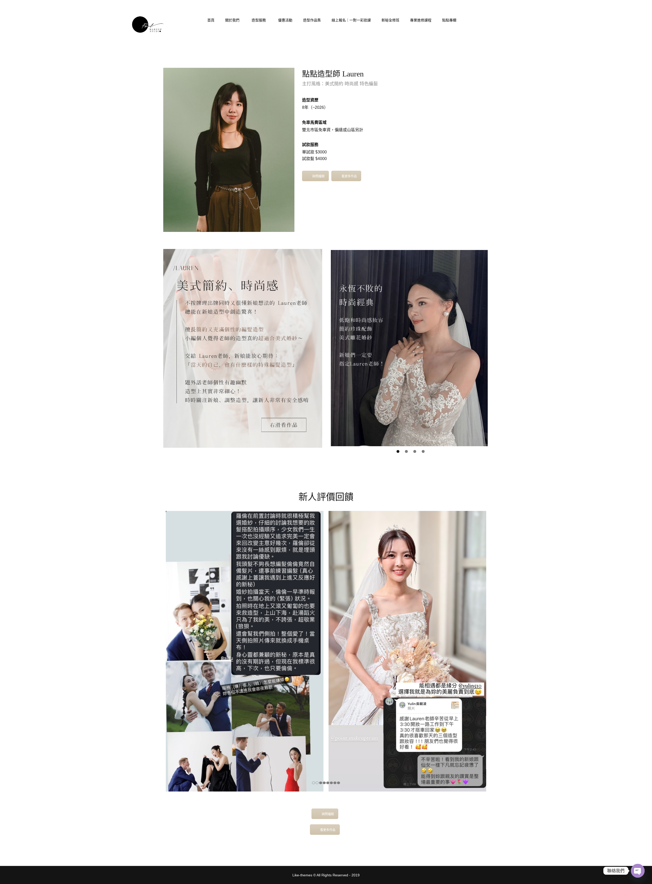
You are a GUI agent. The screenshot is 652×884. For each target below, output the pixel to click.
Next (495, 348)
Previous (323, 348)
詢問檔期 (318, 176)
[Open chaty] (638, 871)
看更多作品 (349, 176)
